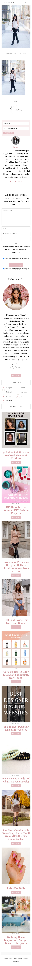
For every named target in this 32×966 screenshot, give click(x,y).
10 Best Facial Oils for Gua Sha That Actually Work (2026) (16, 675)
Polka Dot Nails (16, 888)
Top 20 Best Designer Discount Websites (16, 728)
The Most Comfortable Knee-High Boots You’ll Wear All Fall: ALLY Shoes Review (16, 835)
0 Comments (22, 53)
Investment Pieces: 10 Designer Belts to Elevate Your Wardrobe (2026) (16, 566)
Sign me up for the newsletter (16, 258)
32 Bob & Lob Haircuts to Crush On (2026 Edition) (16, 455)
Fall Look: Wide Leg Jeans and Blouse (16, 621)
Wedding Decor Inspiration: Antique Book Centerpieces (16, 940)
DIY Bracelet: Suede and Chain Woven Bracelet (16, 780)
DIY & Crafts (16, 504)
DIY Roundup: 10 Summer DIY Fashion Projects (16, 510)
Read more (16, 462)
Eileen (16, 146)
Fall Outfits (16, 616)
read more (16, 375)
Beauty (16, 449)
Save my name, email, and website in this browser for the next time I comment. (16, 249)
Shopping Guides (16, 558)
